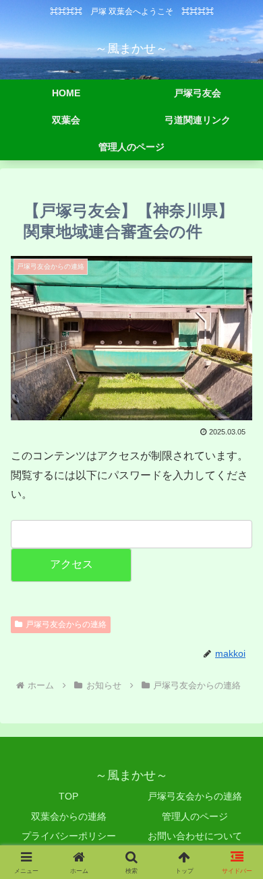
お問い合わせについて (195, 836)
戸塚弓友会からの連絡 (66, 624)
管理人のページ (195, 816)
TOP (68, 796)
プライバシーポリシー (69, 836)
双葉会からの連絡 (69, 816)
